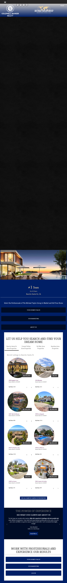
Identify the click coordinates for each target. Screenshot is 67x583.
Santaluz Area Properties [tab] (55, 347)
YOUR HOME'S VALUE (33, 310)
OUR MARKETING (33, 318)
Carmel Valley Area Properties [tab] (26, 347)
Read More (33, 533)
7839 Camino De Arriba (41, 481)
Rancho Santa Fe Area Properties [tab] (12, 347)
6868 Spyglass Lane (13, 380)
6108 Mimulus (38, 380)
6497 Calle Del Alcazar (14, 414)
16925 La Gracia (12, 481)
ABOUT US (33, 327)
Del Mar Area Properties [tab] (41, 347)
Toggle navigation (5, 2)
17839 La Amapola (39, 414)
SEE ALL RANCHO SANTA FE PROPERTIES (33, 498)
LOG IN (33, 573)
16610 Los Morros (39, 447)
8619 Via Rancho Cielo (14, 447)
